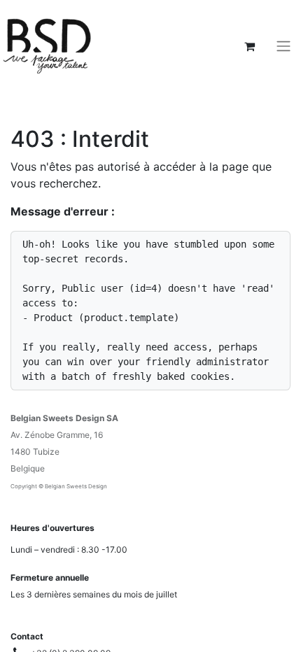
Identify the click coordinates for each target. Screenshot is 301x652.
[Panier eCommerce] (249, 46)
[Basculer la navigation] (283, 46)
